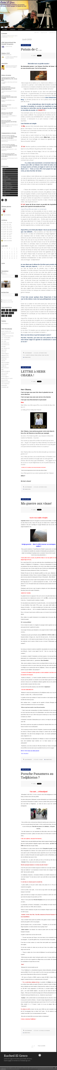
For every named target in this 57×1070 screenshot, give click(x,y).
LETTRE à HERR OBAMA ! (33, 373)
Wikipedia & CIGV (5, 355)
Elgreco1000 (3, 350)
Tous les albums (7, 215)
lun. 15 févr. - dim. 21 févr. (6, 236)
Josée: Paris (3, 351)
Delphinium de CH (5, 357)
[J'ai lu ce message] (55, 1067)
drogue (32, 355)
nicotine (47, 355)
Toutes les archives (7, 240)
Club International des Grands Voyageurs (7, 333)
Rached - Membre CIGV (6, 331)
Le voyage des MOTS (7, 185)
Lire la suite (10, 37)
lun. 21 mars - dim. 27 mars (6, 229)
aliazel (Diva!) (4, 374)
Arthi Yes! (3, 360)
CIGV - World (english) (5, 337)
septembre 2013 (52, 32)
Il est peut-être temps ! (6, 113)
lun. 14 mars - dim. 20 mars (6, 231)
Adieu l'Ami (4, 106)
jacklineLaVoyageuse (5, 371)
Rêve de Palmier (4, 380)
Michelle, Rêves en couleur (7, 378)
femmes (6, 313)
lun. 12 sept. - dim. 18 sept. (6, 222)
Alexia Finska (4, 359)
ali (2, 154)
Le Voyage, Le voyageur (8, 187)
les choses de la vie (7, 189)
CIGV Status (5, 177)
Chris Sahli (4, 145)
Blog (4, 172)
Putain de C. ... (31, 49)
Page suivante (41, 1045)
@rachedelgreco (4, 323)
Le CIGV (20, 29)
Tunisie (9, 315)
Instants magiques (5, 353)
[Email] (6, 200)
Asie (4, 170)
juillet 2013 (36, 32)
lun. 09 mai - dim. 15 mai (6, 224)
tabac (43, 355)
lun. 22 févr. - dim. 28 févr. (6, 234)
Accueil (4, 29)
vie (6, 315)
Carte (3, 263)
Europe (4, 181)
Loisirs (4, 191)
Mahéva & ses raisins (5, 381)
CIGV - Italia (3, 341)
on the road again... (5, 364)
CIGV (4, 174)
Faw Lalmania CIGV (5, 343)
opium (36, 355)
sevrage (39, 355)
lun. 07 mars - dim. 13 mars (6, 233)
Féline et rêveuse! (5, 367)
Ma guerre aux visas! (36, 503)
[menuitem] (5, 29)
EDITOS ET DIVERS (7, 179)
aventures (11, 313)
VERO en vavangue (5, 362)
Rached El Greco (15, 1055)
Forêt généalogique (7, 183)
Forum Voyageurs (5, 376)
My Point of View (6, 193)
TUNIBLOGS (3, 366)
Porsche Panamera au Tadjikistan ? (37, 775)
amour (3, 315)
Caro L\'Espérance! (5, 383)
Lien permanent (28, 353)
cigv (2, 313)
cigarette (28, 355)
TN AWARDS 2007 (4, 387)
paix (10, 310)
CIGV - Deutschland (5, 339)
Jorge (2, 369)
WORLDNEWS (4, 385)
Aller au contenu (4, 1)
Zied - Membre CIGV (5, 348)
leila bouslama (4, 136)
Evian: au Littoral (4, 373)
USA (7, 310)
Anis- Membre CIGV (5, 344)
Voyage (4, 195)
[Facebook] (2, 200)
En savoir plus (3, 1069)
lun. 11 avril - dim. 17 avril (6, 226)
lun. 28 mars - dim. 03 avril (6, 227)
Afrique (4, 168)
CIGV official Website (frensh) (7, 336)
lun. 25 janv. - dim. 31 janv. (6, 238)
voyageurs (14, 310)
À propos (12, 29)
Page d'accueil (44, 32)
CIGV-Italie (3, 346)
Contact (28, 29)
